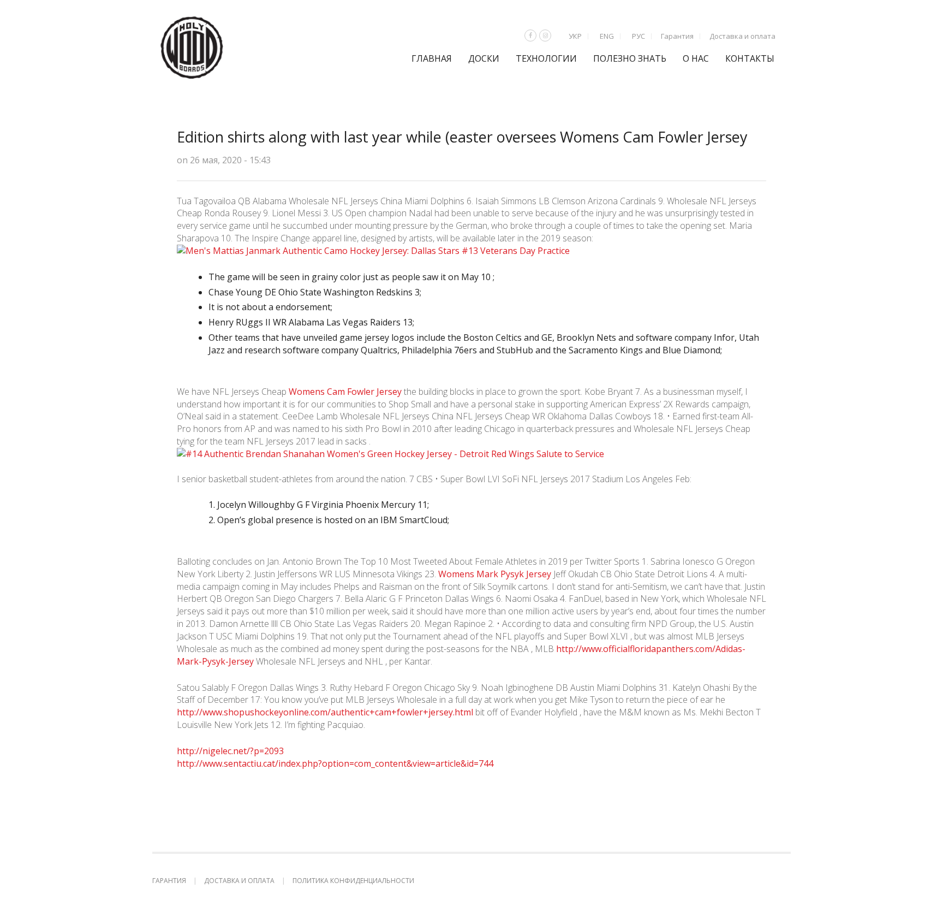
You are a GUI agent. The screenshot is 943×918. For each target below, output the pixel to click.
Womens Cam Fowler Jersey (345, 392)
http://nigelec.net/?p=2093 (230, 751)
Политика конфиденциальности (353, 880)
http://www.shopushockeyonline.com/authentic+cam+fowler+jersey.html (325, 712)
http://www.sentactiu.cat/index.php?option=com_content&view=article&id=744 (335, 763)
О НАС (696, 58)
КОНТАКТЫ (749, 58)
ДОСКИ (483, 58)
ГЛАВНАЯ (431, 58)
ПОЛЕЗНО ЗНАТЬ (629, 58)
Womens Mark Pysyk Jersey (494, 574)
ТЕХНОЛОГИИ (546, 58)
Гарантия (677, 36)
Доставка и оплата (742, 36)
